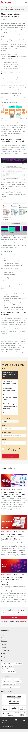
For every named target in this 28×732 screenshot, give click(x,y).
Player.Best (16, 687)
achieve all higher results (15, 56)
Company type (6, 418)
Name (4, 425)
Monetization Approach (8, 684)
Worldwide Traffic (7, 666)
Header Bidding (6, 687)
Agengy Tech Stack (7, 669)
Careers (3, 638)
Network (16, 679)
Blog (2, 634)
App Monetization (7, 681)
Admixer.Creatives (17, 663)
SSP (3, 679)
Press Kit (5, 653)
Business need (6, 369)
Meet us (3, 647)
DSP (3, 663)
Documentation (5, 650)
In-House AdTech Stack (8, 671)
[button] (26, 3)
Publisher (9, 679)
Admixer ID (17, 681)
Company (5, 439)
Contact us (4, 641)
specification (5, 188)
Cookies (4, 722)
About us (3, 644)
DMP (8, 663)
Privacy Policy (12, 450)
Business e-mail (6, 432)
